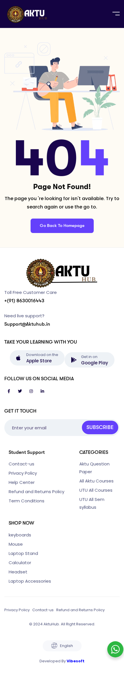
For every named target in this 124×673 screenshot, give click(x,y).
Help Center (22, 482)
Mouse (16, 544)
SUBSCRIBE (100, 427)
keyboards (20, 535)
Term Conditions (26, 501)
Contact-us (21, 464)
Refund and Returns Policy (36, 492)
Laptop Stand (23, 553)
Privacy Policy (23, 473)
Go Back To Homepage (62, 225)
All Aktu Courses (96, 481)
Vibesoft (75, 661)
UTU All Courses (95, 490)
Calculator (20, 563)
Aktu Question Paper (94, 468)
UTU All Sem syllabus (91, 503)
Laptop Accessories (30, 581)
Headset (18, 572)
